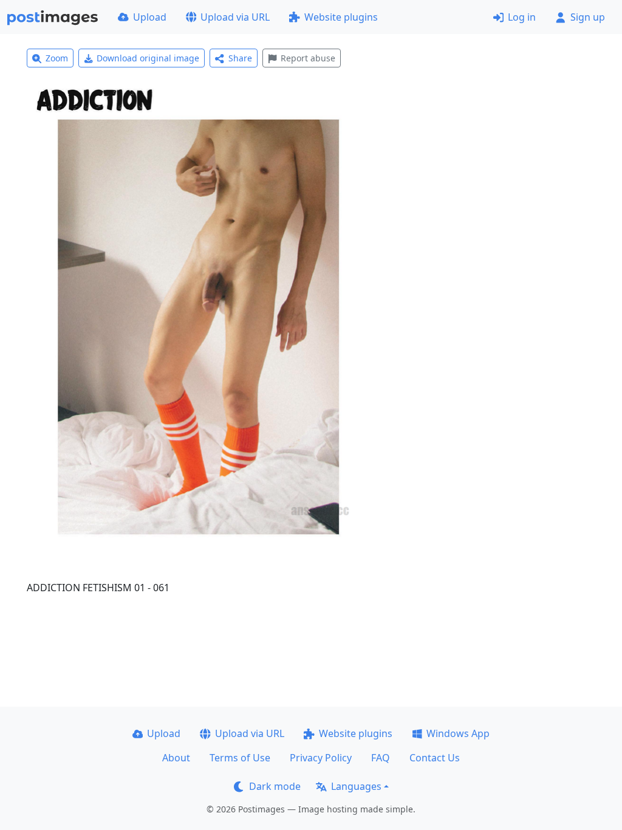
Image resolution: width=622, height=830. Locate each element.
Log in (522, 17)
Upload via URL (235, 17)
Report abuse (308, 58)
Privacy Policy (321, 757)
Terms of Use (240, 757)
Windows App (458, 733)
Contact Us (434, 757)
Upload (149, 17)
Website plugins (341, 17)
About (176, 757)
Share (240, 58)
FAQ (380, 757)
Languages (356, 786)
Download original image (148, 58)
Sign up (587, 17)
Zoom (57, 58)
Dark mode (275, 786)
